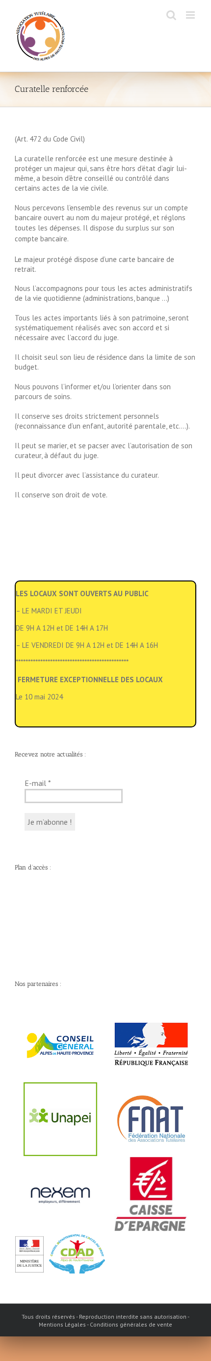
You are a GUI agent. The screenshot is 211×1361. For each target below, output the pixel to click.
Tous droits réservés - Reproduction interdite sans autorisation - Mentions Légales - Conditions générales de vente (105, 1320)
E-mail (38, 783)
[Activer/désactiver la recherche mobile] (171, 15)
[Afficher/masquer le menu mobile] (191, 15)
